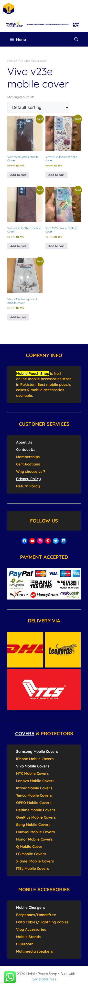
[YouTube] (32, 541)
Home (11, 60)
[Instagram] (40, 541)
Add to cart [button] (18, 175)
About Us (24, 442)
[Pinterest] (48, 541)
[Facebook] (24, 541)
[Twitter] (56, 541)
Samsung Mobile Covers (37, 751)
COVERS (24, 733)
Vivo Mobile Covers (32, 766)
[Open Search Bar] (76, 39)
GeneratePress (44, 979)
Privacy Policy (28, 478)
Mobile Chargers (30, 907)
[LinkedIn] (63, 541)
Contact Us (25, 449)
